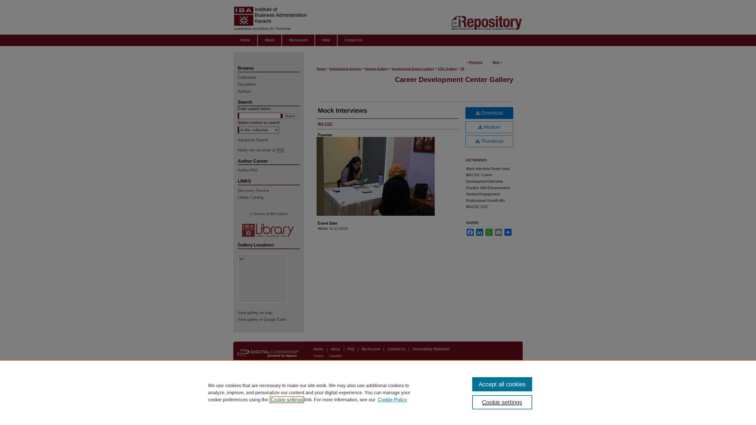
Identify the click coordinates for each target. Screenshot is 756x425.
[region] (378, 392)
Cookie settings (287, 399)
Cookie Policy (392, 399)
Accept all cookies (502, 384)
